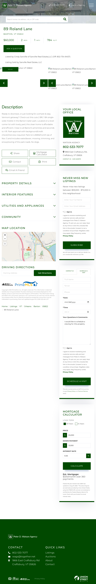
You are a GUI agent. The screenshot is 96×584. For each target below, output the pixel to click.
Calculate (77, 466)
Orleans (27, 306)
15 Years (81, 424)
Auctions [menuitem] (50, 556)
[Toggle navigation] (91, 5)
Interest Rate (69, 451)
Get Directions (45, 273)
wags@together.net (23, 556)
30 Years (69, 424)
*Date (65, 298)
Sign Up (81, 5)
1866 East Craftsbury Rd (26, 562)
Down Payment (70, 441)
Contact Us (67, 159)
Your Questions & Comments (75, 317)
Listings (13, 306)
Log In (73, 5)
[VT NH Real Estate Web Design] (81, 579)
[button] (65, 19)
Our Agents (76, 159)
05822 (45, 306)
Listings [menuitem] (49, 552)
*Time (65, 307)
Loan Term (68, 420)
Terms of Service (83, 391)
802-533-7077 (58, 5)
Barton (37, 306)
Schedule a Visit (84, 271)
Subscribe (77, 245)
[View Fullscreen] (5, 244)
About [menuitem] (49, 560)
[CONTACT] (14, 48)
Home (5, 306)
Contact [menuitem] (50, 564)
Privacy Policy (68, 236)
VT (20, 306)
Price (65, 430)
